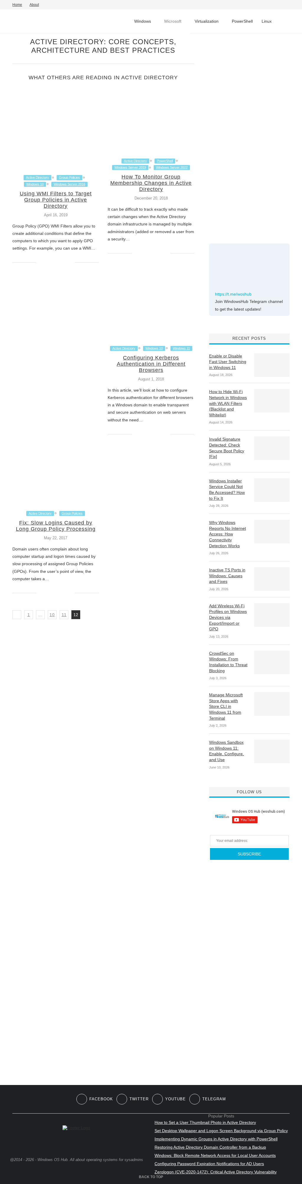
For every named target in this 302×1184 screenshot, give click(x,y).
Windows (142, 21)
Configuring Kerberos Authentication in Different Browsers (151, 364)
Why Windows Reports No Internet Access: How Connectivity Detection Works (227, 534)
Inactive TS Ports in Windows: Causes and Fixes (227, 576)
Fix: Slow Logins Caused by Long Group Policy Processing (56, 526)
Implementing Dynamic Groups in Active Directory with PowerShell (216, 1139)
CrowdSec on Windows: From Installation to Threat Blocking (228, 662)
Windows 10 (35, 184)
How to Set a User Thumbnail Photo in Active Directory (205, 1122)
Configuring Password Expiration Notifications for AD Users (209, 1163)
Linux (267, 21)
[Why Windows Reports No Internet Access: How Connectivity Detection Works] (272, 531)
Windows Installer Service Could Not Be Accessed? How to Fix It (227, 490)
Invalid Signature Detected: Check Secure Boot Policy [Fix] (226, 448)
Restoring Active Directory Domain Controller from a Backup (210, 1147)
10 (52, 614)
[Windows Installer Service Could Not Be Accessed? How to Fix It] (272, 490)
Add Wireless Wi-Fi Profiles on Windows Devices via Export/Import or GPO (228, 617)
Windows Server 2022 (172, 167)
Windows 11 (181, 348)
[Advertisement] (253, 135)
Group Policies (69, 177)
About (34, 5)
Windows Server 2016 (69, 184)
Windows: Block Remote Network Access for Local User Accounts (215, 1155)
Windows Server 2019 (130, 167)
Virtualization (207, 21)
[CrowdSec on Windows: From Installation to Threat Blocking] (272, 662)
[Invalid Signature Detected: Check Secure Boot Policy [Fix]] (272, 448)
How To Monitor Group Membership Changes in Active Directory (151, 183)
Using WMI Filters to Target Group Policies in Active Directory (56, 200)
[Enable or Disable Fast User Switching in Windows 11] (272, 365)
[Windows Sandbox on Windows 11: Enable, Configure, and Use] (272, 751)
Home (17, 5)
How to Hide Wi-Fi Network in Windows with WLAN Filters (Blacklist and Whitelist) (228, 403)
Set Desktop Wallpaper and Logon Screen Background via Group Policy (221, 1130)
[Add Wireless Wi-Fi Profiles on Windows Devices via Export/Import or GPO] (272, 615)
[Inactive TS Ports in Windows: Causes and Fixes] (272, 579)
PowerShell (242, 21)
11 (64, 614)
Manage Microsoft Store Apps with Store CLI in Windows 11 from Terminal (226, 706)
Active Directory (37, 177)
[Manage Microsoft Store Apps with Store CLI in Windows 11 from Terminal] (272, 704)
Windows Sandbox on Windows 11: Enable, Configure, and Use (226, 751)
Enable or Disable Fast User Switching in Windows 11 (227, 362)
